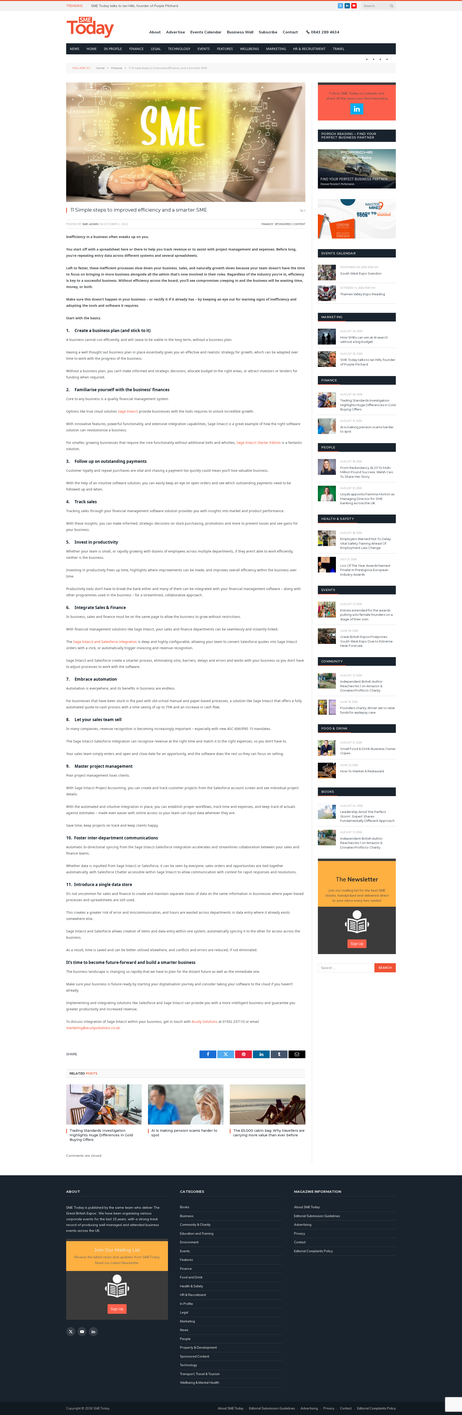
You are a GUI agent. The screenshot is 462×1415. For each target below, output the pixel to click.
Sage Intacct (128, 411)
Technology (179, 48)
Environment (189, 1242)
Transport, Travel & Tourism (200, 1374)
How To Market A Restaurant (362, 771)
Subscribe (268, 32)
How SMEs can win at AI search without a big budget (364, 339)
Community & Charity (195, 1224)
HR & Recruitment (309, 48)
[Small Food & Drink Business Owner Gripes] (327, 748)
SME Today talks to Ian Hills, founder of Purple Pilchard (367, 362)
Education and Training (196, 1233)
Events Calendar (206, 32)
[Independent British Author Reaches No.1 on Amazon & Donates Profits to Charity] (327, 681)
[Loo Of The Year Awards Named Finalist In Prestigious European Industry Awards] (327, 564)
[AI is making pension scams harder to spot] (186, 1104)
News (74, 48)
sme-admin (90, 224)
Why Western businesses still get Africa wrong (128, 6)
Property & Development (198, 1347)
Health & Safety (191, 1286)
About (155, 32)
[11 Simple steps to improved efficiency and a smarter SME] (185, 142)
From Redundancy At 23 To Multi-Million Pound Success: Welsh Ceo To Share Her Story (366, 472)
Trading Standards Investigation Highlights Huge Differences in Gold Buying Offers (101, 1135)
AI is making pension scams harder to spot (184, 1132)
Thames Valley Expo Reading (362, 294)
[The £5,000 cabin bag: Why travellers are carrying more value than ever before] (267, 1104)
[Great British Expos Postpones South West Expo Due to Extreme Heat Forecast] (327, 636)
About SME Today (307, 1207)
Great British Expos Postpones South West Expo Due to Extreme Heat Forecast (366, 641)
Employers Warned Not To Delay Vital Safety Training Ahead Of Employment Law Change (365, 543)
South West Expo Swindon (360, 273)
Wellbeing (249, 48)
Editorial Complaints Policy (313, 1251)
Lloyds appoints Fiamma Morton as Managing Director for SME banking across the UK (367, 498)
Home (92, 48)
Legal (156, 48)
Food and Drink (191, 1277)
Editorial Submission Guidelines (317, 1216)
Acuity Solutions (205, 1021)
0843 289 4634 (325, 32)
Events (204, 48)
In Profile (113, 48)
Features (225, 48)
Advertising (302, 1224)
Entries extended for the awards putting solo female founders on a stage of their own (366, 614)
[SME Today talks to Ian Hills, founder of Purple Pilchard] (327, 359)
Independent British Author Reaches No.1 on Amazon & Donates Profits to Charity (361, 685)
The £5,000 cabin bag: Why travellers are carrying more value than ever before (269, 1132)
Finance (136, 48)
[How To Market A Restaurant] (327, 770)
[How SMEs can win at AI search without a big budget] (327, 336)
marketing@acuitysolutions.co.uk (93, 1027)
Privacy (299, 1233)
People (185, 1339)
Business (186, 1216)
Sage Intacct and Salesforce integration (105, 641)
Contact (290, 32)
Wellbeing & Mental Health (199, 1382)
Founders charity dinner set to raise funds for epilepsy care (367, 710)
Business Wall (240, 32)
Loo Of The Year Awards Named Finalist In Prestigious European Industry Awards (365, 570)
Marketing (276, 48)
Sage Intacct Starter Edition (259, 442)
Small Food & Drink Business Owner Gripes (368, 751)
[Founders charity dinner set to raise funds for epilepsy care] (327, 707)
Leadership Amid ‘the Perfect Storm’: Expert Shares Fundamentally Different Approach (367, 816)
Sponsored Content (290, 224)
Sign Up (357, 943)
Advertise (175, 32)
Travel (338, 48)
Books (184, 1207)
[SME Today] (90, 27)
